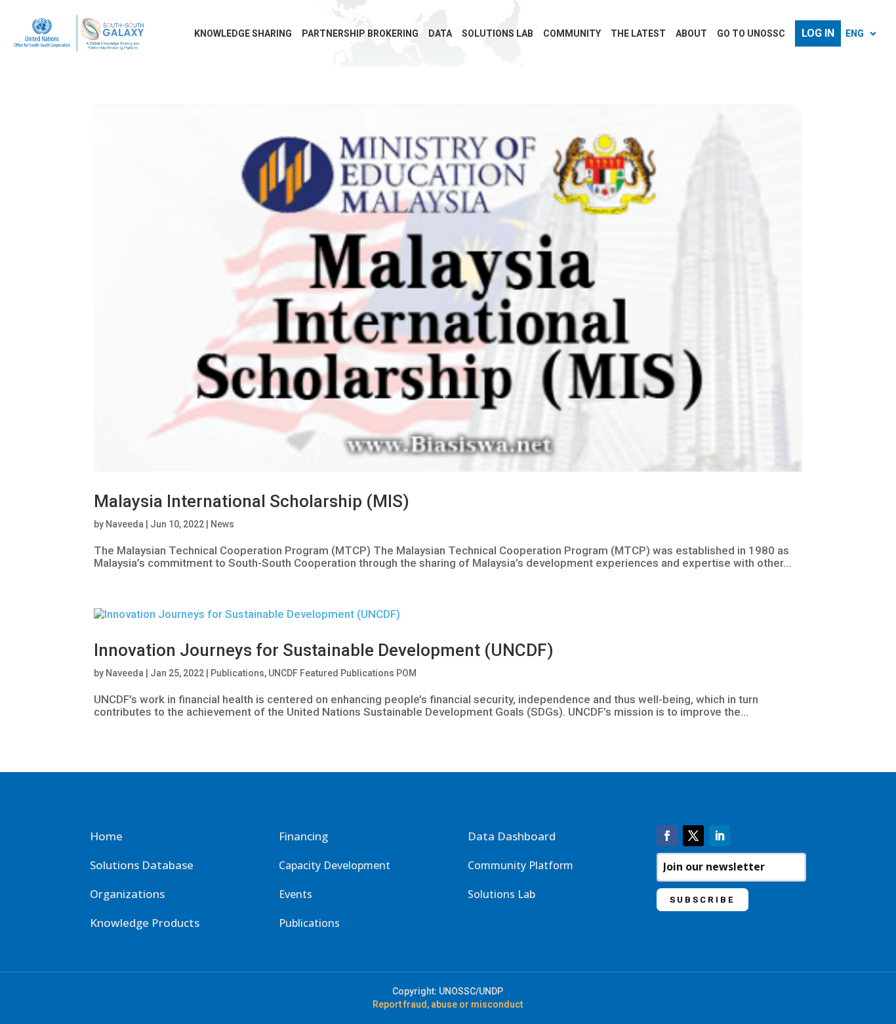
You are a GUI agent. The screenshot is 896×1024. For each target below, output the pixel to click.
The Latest (638, 34)
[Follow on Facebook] (667, 835)
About (691, 34)
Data (440, 34)
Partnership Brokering (360, 34)
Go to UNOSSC (751, 34)
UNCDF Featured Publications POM (342, 673)
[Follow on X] (693, 835)
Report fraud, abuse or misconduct (448, 1004)
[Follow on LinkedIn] (719, 835)
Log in (818, 33)
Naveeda (125, 524)
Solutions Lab (497, 34)
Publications (237, 673)
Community (572, 34)
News (222, 524)
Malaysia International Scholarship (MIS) (251, 501)
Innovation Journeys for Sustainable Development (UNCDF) (324, 650)
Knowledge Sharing (243, 34)
